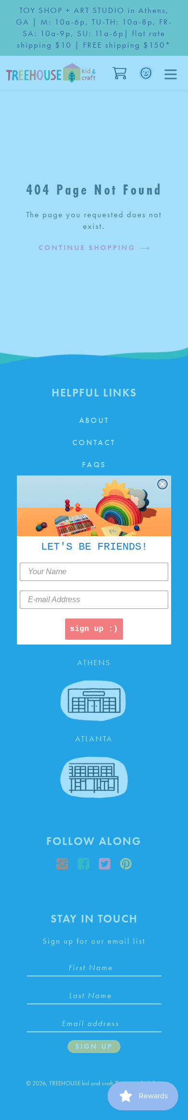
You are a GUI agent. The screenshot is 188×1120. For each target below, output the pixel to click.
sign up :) (94, 629)
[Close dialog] (162, 484)
